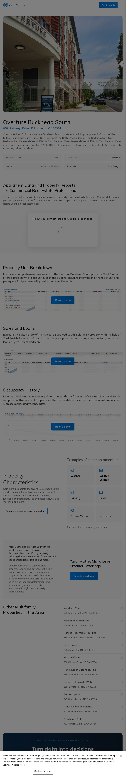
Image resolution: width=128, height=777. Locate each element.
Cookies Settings (43, 771)
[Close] (120, 756)
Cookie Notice (19, 765)
